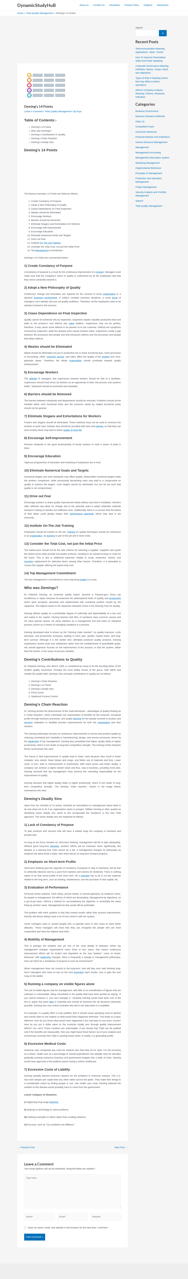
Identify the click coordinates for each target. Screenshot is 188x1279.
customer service (55, 356)
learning (51, 536)
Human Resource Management (151, 142)
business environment (45, 297)
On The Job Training (50, 243)
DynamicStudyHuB (36, 5)
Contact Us (99, 5)
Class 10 (139, 121)
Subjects (147, 5)
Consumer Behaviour (146, 132)
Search (139, 27)
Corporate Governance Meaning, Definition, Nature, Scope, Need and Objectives (152, 69)
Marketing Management (147, 163)
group (115, 297)
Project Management (146, 187)
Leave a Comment (33, 111)
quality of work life (72, 430)
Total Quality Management (58, 111)
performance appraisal (81, 514)
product (100, 272)
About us (84, 5)
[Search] (163, 33)
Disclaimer (114, 5)
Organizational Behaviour (148, 168)
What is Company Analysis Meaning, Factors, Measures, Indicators (150, 93)
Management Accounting (148, 152)
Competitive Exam (144, 126)
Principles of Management (148, 173)
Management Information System (152, 157)
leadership (33, 741)
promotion (79, 972)
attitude (33, 378)
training (99, 426)
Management (142, 147)
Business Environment (146, 111)
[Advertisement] (72, 44)
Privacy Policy (132, 5)
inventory (29, 561)
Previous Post (26, 1147)
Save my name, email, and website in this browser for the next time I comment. (68, 1227)
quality (83, 579)
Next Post (121, 1147)
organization (109, 294)
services (28, 722)
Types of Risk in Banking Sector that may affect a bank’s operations (151, 81)
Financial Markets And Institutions (152, 137)
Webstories (162, 5)
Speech (139, 201)
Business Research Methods (150, 116)
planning (54, 846)
